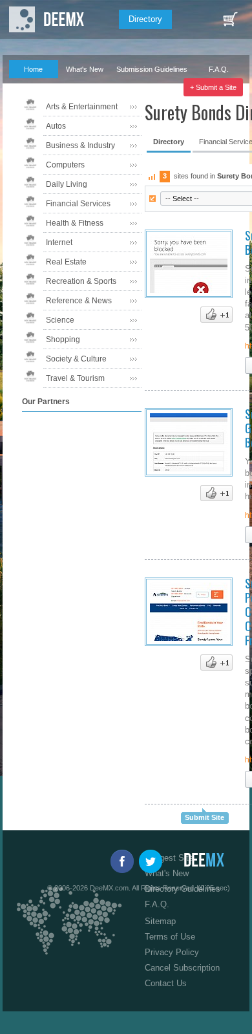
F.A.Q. (219, 69)
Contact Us (166, 983)
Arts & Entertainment (82, 106)
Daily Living (66, 184)
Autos (56, 126)
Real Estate (66, 261)
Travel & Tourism (75, 378)
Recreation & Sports (81, 281)
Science (60, 320)
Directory (145, 19)
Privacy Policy (172, 952)
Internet (59, 242)
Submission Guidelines (151, 69)
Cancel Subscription (182, 968)
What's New (84, 69)
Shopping (63, 339)
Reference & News (79, 300)
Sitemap (160, 921)
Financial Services (78, 203)
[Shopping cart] (230, 19)
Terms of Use (170, 937)
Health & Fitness (74, 223)
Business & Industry (80, 145)
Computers (65, 164)
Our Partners (28, 87)
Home (33, 69)
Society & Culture (76, 358)
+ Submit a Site (213, 87)
